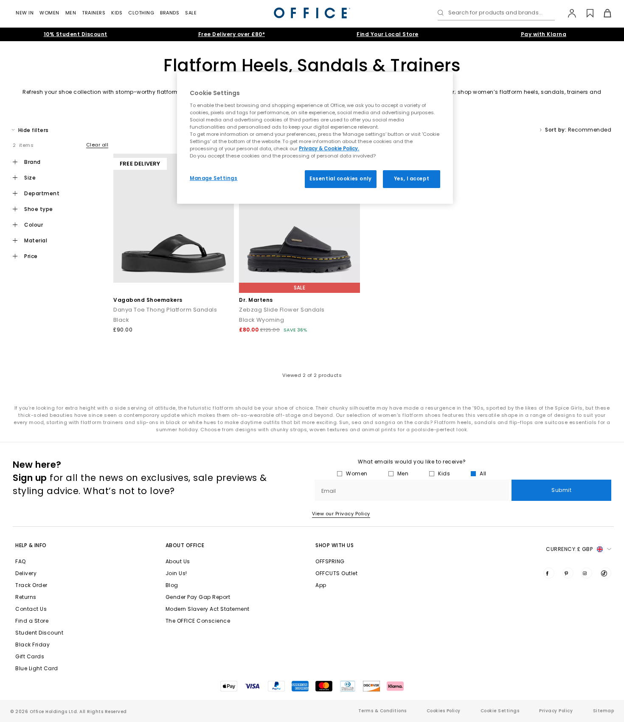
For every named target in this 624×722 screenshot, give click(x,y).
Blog (172, 585)
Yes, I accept (411, 178)
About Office (185, 545)
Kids (116, 12)
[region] (315, 138)
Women (49, 12)
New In (25, 12)
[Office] (312, 12)
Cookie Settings (500, 711)
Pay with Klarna (544, 34)
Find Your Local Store (388, 34)
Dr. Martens (256, 299)
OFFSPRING (330, 561)
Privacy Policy (556, 711)
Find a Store (31, 620)
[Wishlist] (585, 13)
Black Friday (32, 644)
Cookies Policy (444, 711)
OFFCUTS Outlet (336, 573)
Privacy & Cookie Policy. (329, 148)
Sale (191, 12)
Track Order (31, 585)
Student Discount (39, 632)
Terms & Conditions (382, 711)
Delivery (26, 573)
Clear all (97, 144)
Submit (561, 490)
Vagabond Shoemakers (148, 299)
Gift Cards (29, 656)
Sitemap (603, 711)
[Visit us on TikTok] (605, 573)
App (320, 585)
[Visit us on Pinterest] (567, 573)
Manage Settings (214, 178)
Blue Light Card (36, 668)
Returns (26, 597)
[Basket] (602, 13)
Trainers (93, 12)
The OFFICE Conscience (198, 620)
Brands (169, 12)
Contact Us (31, 608)
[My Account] (567, 13)
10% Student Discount (75, 34)
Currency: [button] (569, 549)
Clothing (141, 12)
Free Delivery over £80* (231, 34)
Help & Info (31, 545)
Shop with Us (334, 545)
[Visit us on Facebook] (548, 573)
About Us (178, 561)
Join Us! (176, 573)
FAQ (20, 561)
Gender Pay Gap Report (198, 597)
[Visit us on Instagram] (586, 573)
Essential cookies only (340, 178)
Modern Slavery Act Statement (208, 608)
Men (70, 12)
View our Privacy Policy (341, 513)
